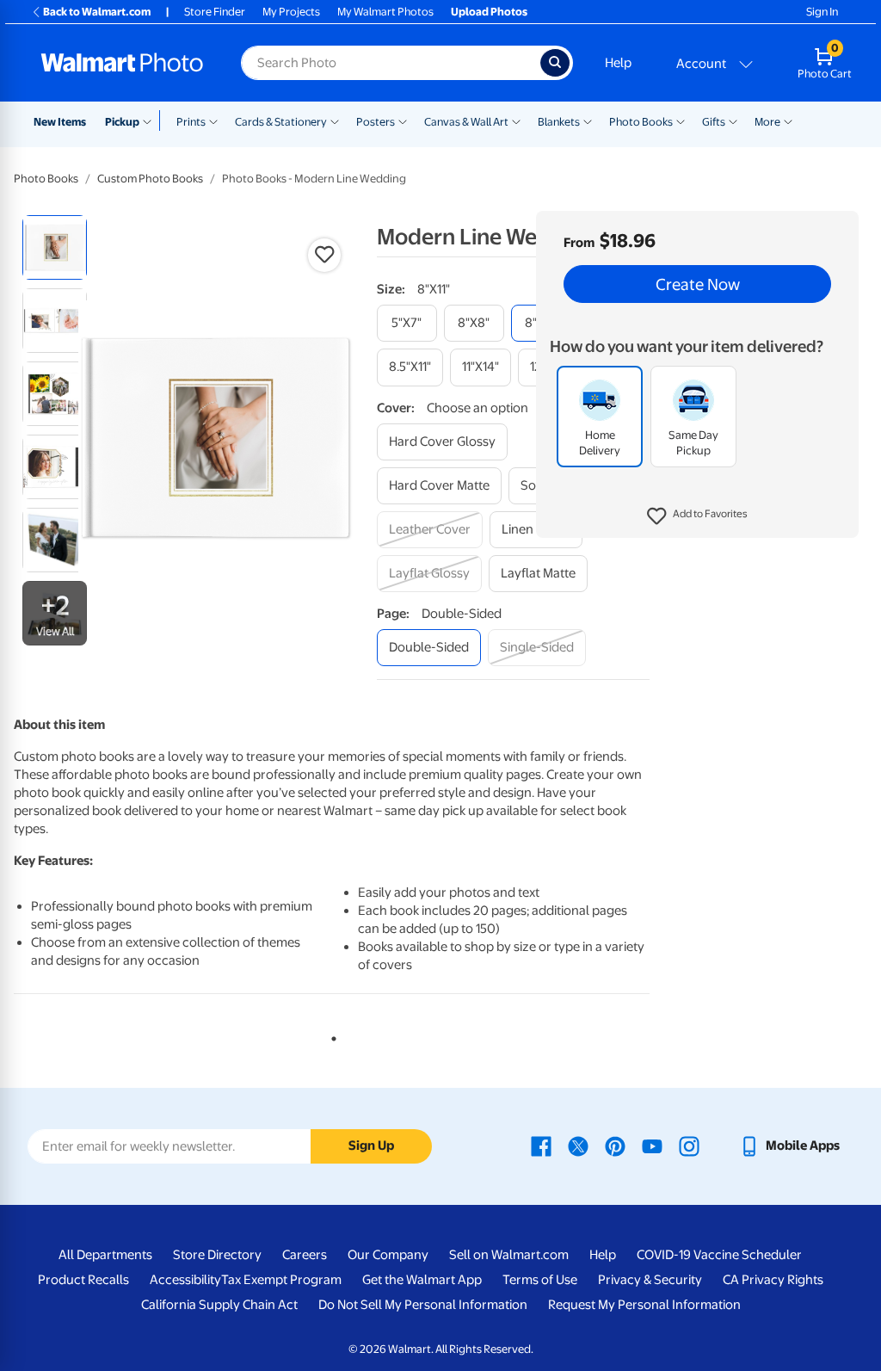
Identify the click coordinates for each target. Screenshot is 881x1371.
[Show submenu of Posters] (402, 120)
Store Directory (217, 1255)
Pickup (122, 121)
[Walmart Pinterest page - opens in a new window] (615, 1145)
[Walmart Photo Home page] (122, 63)
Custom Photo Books (150, 178)
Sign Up (371, 1145)
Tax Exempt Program (281, 1280)
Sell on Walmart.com (509, 1255)
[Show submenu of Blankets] (587, 120)
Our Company (388, 1255)
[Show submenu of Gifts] (733, 120)
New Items (60, 121)
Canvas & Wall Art (466, 121)
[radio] (54, 247)
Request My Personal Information (644, 1304)
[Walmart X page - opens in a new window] (578, 1145)
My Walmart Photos (385, 11)
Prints (191, 121)
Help (618, 63)
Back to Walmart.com (97, 11)
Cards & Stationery (281, 121)
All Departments (105, 1255)
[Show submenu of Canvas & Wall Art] (516, 120)
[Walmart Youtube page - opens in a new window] (652, 1145)
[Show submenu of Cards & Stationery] (335, 120)
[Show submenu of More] (788, 120)
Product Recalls (83, 1280)
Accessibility (185, 1280)
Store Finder (214, 11)
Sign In (822, 11)
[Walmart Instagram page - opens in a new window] (689, 1145)
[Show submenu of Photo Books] (680, 120)
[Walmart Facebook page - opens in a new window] (541, 1145)
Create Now (698, 284)
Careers (304, 1255)
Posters (375, 121)
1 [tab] (330, 1035)
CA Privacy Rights (773, 1280)
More (767, 121)
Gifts (713, 121)
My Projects (291, 11)
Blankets (559, 121)
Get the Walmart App (422, 1280)
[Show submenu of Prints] (213, 120)
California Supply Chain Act (219, 1304)
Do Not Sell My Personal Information (422, 1304)
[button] (697, 516)
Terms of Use (539, 1280)
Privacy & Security (650, 1280)
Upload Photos (489, 11)
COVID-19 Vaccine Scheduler (719, 1255)
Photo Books (641, 121)
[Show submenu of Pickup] (151, 120)
